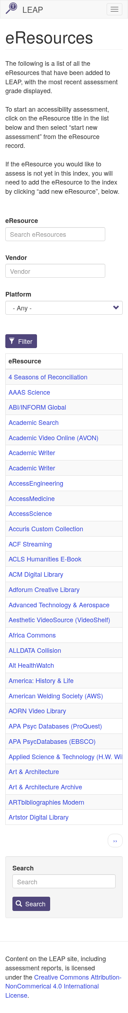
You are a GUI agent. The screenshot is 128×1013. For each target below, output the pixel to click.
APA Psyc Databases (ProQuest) (55, 725)
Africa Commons (32, 634)
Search (23, 868)
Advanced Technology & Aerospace (59, 604)
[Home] (11, 8)
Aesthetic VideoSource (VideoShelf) (59, 619)
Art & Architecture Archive (45, 786)
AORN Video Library (37, 710)
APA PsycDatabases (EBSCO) (52, 741)
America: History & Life (41, 680)
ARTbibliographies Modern (46, 801)
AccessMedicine (32, 498)
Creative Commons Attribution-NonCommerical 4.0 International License (63, 985)
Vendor (16, 257)
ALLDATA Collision (35, 650)
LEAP (32, 9)
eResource (21, 220)
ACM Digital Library (36, 574)
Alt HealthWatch (31, 665)
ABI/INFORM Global (37, 406)
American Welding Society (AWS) (56, 695)
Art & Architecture (34, 771)
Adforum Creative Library (44, 589)
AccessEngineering (36, 482)
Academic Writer (32, 452)
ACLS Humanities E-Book (45, 558)
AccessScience (30, 513)
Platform (18, 294)
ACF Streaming (30, 543)
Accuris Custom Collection (46, 528)
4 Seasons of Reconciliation (48, 376)
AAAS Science (29, 391)
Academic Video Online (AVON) (53, 437)
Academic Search (34, 422)
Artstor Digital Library (39, 816)
